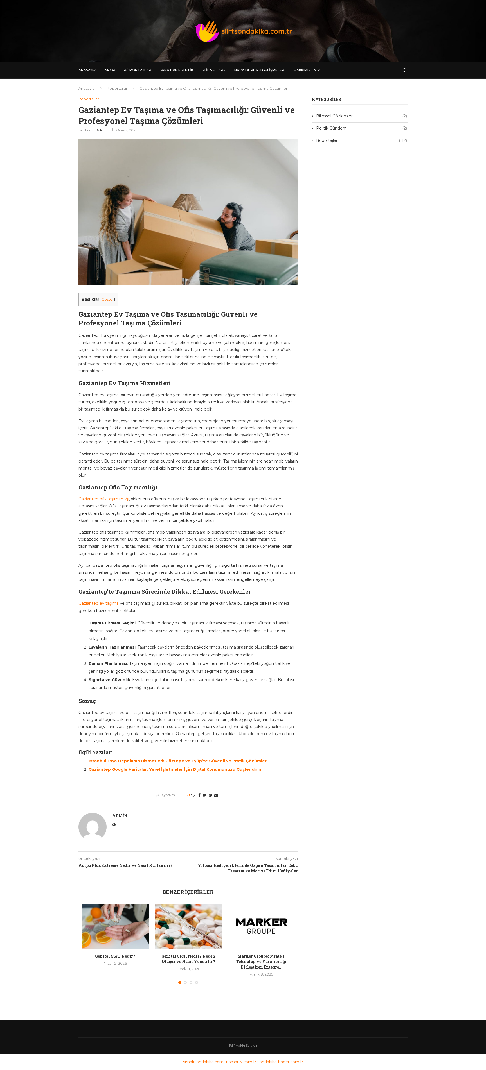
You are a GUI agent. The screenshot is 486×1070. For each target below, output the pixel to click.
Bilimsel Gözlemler (361, 116)
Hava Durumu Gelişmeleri (259, 70)
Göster (108, 299)
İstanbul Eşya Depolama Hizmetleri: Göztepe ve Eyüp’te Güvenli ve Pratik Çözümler (178, 760)
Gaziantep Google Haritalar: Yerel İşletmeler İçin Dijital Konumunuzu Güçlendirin (175, 769)
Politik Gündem (361, 128)
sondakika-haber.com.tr (280, 1061)
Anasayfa (87, 70)
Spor (110, 70)
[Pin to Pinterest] (210, 795)
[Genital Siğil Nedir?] (115, 926)
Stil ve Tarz (214, 70)
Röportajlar (137, 70)
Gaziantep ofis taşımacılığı (103, 499)
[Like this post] (193, 795)
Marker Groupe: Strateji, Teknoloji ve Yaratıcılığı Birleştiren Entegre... (261, 961)
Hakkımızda (305, 70)
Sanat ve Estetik (176, 70)
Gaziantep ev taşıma (98, 603)
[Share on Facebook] (199, 795)
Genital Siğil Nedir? (115, 956)
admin (102, 130)
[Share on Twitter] (204, 795)
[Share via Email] (216, 795)
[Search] (405, 70)
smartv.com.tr (242, 1061)
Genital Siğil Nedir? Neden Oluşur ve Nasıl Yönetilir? (188, 958)
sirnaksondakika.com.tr (205, 1061)
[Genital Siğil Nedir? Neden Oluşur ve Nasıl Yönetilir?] (188, 926)
